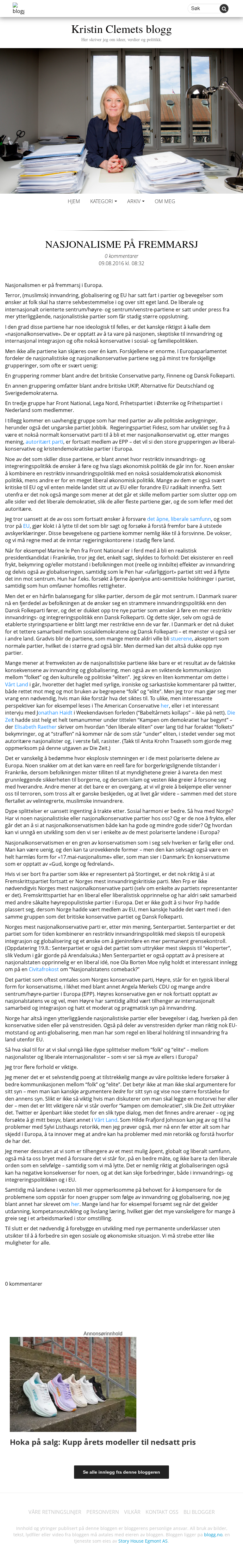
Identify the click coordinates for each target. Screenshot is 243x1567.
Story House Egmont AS (143, 1541)
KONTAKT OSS (162, 1511)
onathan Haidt (55, 712)
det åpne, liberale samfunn (179, 518)
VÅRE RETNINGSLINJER (54, 1511)
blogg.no (213, 1535)
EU (26, 525)
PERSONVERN (102, 1511)
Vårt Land (16, 684)
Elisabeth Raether (36, 726)
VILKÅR (132, 1511)
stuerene (181, 638)
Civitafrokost (44, 969)
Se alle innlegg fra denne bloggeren (121, 1472)
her (165, 705)
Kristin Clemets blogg (121, 31)
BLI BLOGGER (199, 1511)
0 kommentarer (121, 256)
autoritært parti (44, 441)
